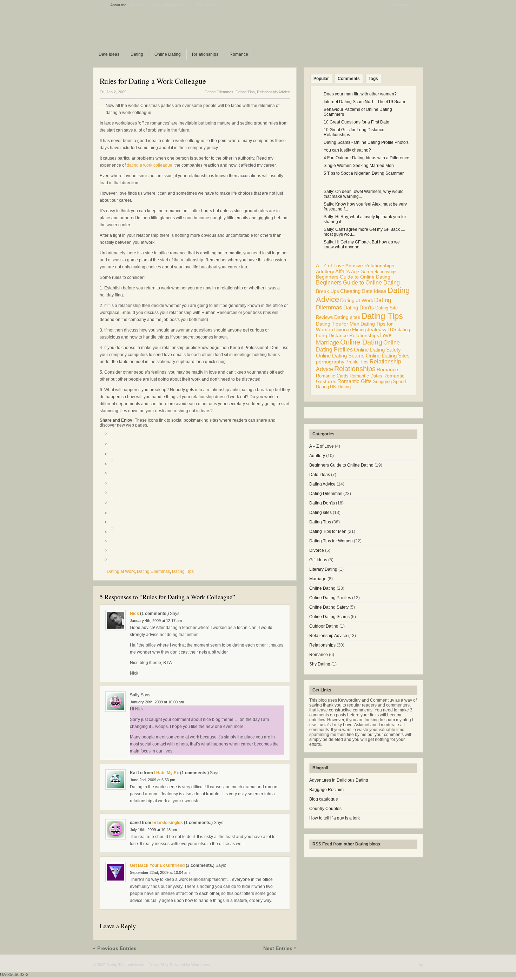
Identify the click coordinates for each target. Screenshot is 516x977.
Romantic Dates (366, 376)
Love (385, 335)
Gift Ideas (318, 559)
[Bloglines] (112, 502)
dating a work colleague (149, 165)
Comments (349, 78)
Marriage (327, 342)
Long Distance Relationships (347, 335)
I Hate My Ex (166, 772)
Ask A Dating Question (169, 5)
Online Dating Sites (388, 356)
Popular (321, 78)
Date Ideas (109, 54)
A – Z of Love (321, 446)
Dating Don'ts (358, 307)
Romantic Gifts (354, 381)
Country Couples (325, 808)
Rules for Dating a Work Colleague (153, 81)
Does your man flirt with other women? (360, 94)
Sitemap (137, 5)
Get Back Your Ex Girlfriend (157, 865)
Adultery (325, 271)
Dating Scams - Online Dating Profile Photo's (366, 142)
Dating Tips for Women (331, 540)
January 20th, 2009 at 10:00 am (157, 702)
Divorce (342, 329)
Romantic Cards (332, 376)
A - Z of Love (330, 265)
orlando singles (167, 822)
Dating (137, 54)
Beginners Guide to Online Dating (353, 277)
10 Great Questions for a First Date (356, 122)
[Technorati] (112, 483)
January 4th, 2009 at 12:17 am (156, 620)
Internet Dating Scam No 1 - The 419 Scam (364, 101)
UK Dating (340, 386)
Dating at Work (121, 571)
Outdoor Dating (323, 626)
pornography (330, 361)
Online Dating (167, 54)
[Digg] (112, 433)
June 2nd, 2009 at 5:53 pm (152, 780)
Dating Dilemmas (219, 92)
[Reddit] (112, 463)
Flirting (359, 329)
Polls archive (206, 5)
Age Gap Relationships (374, 271)
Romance (239, 54)
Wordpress (200, 965)
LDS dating (399, 329)
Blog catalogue (323, 799)
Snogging (382, 381)
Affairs (342, 271)
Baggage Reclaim (326, 789)
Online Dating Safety (377, 350)
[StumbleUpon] (112, 453)
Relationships (205, 54)
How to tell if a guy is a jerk (334, 818)
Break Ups (327, 291)
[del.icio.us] (112, 443)
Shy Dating (319, 664)
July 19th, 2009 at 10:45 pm (153, 830)
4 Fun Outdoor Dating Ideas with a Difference (366, 157)
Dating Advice (322, 484)
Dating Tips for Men (337, 324)
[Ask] (112, 531)
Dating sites (347, 317)
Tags (373, 78)
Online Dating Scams (340, 356)
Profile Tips (357, 361)
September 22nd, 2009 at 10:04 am (160, 872)
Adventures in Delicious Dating (338, 780)
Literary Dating (323, 569)
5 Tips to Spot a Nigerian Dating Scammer (364, 173)
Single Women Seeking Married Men (359, 165)
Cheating (350, 291)
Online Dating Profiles (330, 597)
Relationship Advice (273, 92)
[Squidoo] (112, 512)
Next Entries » (280, 948)
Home (102, 5)
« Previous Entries (115, 948)
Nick (134, 613)
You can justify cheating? (347, 150)
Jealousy (376, 329)
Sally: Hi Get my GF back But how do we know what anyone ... (362, 244)
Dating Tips (245, 92)
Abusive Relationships (369, 265)
